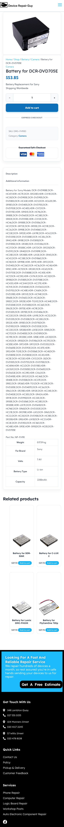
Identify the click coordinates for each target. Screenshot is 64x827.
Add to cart (32, 107)
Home (9, 59)
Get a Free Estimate (31, 684)
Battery (25, 59)
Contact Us (10, 757)
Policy (6, 762)
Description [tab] (12, 173)
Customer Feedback (15, 773)
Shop (16, 59)
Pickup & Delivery (14, 767)
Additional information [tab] (17, 181)
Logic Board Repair (15, 803)
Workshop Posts (13, 809)
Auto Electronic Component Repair (24, 814)
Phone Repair (11, 792)
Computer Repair (14, 798)
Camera (35, 59)
